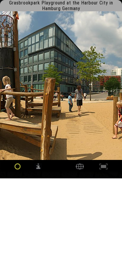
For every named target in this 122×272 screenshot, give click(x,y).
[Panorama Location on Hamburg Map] (80, 168)
